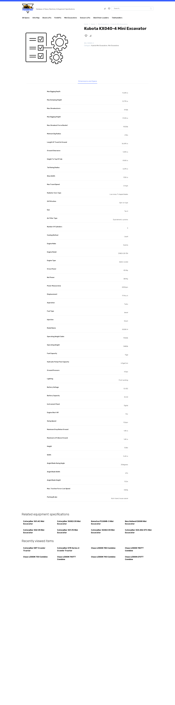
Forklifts (57, 19)
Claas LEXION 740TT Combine (66, 559)
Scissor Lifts (85, 19)
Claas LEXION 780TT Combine (134, 550)
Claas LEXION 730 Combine (35, 558)
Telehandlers (117, 19)
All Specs (25, 19)
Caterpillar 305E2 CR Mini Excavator (69, 523)
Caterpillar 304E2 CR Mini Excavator (103, 532)
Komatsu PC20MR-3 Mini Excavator (102, 523)
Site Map (36, 19)
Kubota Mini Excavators (120, 25)
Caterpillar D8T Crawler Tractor (34, 550)
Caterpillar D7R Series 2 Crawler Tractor (68, 550)
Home (86, 25)
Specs (93, 25)
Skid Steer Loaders (101, 19)
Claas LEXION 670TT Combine (134, 559)
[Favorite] (109, 9)
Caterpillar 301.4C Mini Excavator (33, 523)
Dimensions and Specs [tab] (87, 82)
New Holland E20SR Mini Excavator (135, 523)
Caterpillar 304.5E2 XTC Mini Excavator (138, 532)
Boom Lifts (47, 19)
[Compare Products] (104, 9)
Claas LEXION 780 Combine (103, 549)
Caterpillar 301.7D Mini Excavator (67, 532)
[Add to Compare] (90, 36)
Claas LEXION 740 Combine (103, 558)
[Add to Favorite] (86, 36)
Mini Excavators (70, 19)
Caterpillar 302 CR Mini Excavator (33, 532)
